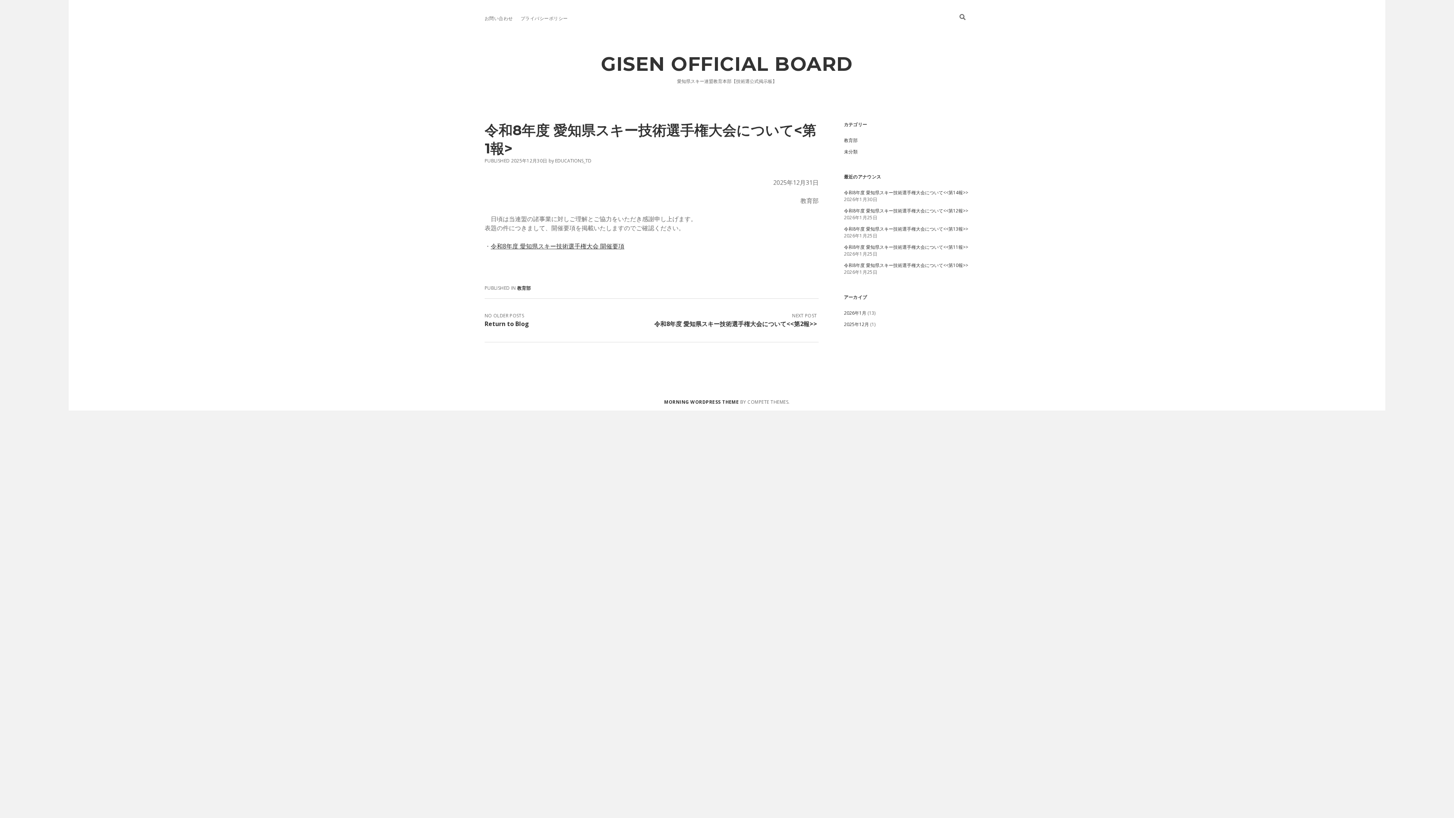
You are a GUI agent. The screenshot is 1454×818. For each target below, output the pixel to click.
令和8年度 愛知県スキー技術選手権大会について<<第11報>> (906, 247)
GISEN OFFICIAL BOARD (727, 64)
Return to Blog (507, 324)
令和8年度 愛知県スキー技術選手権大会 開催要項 (557, 246)
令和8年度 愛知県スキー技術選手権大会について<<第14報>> (906, 192)
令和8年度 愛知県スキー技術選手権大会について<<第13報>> (906, 229)
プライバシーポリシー (544, 18)
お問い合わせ (499, 18)
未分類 (851, 151)
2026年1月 (855, 313)
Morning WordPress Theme (701, 402)
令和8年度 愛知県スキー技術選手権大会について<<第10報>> (906, 265)
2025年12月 (856, 324)
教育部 (524, 288)
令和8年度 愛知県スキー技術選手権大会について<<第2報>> (735, 324)
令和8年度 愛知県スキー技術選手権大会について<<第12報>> (906, 211)
